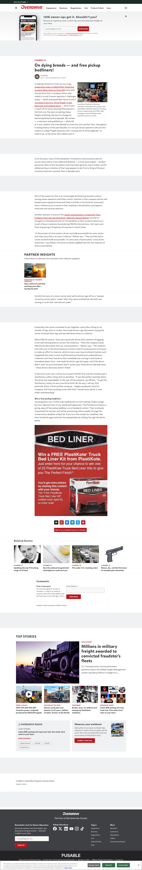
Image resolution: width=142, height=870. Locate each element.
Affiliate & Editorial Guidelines (102, 860)
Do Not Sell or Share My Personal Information (59, 860)
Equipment (76, 705)
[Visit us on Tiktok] (82, 828)
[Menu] (16, 7)
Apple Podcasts (25, 743)
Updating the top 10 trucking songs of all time (26, 569)
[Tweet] (78, 522)
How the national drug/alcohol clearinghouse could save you (56, 569)
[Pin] (83, 522)
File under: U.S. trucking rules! (85, 568)
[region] (71, 865)
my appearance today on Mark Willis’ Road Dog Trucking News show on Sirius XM (54, 86)
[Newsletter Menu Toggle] (126, 7)
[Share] (67, 522)
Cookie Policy (68, 868)
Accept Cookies (123, 865)
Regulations (86, 642)
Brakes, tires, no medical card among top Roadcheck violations (84, 710)
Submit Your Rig (84, 741)
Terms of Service (74, 35)
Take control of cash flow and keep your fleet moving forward (34, 286)
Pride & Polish (21, 705)
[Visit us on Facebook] (55, 828)
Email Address (72, 586)
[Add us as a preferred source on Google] (62, 522)
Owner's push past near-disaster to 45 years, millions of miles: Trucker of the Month (57, 710)
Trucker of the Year (52, 705)
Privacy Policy (63, 35)
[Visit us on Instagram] (77, 828)
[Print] (56, 522)
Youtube (37, 743)
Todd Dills (44, 75)
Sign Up (21, 845)
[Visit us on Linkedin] (66, 828)
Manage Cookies (84, 860)
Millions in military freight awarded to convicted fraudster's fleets (101, 653)
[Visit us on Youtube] (71, 828)
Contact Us (119, 860)
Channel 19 (40, 60)
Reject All (109, 865)
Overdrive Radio (107, 705)
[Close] (138, 865)
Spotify (46, 743)
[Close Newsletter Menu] (126, 16)
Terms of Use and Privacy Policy (75, 33)
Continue (73, 597)
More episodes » (24, 738)
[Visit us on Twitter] (60, 828)
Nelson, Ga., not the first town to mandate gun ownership (114, 569)
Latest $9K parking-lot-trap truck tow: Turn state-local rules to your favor (112, 710)
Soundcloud (24, 747)
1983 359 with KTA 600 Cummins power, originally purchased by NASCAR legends (29, 710)
